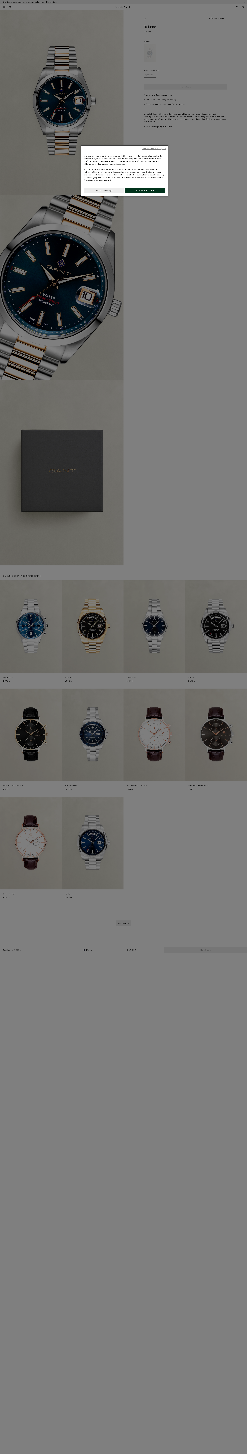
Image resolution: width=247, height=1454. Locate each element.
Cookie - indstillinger (104, 190)
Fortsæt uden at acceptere (154, 149)
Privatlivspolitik (90, 180)
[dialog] (124, 170)
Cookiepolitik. (106, 180)
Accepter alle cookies (145, 190)
